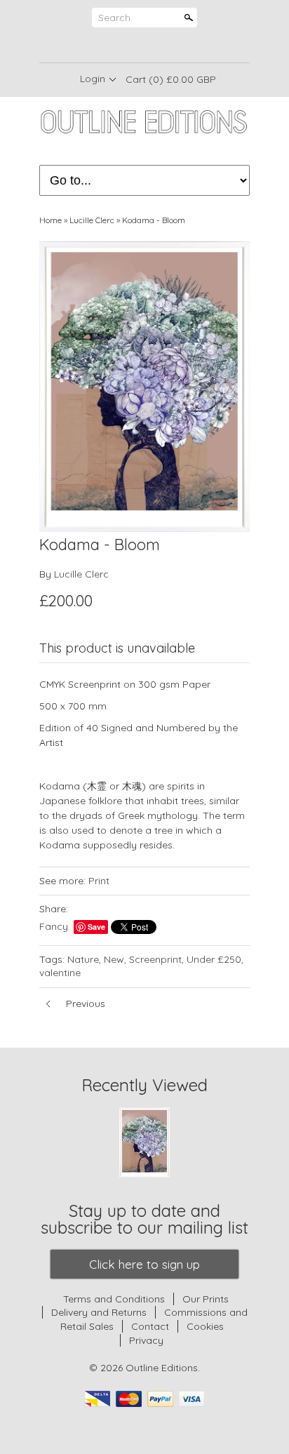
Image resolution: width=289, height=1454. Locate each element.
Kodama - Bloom (153, 220)
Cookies (205, 1326)
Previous (85, 1003)
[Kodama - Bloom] (144, 386)
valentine (60, 972)
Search (114, 17)
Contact (150, 1326)
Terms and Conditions (114, 1299)
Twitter (144, 45)
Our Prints (205, 1299)
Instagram (167, 45)
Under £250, (215, 959)
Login (92, 78)
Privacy (146, 1340)
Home (50, 220)
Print (98, 880)
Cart (171, 79)
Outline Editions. (163, 1367)
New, (115, 959)
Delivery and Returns (99, 1312)
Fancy (53, 926)
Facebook (120, 45)
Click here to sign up (144, 1264)
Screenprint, (156, 959)
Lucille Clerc (91, 220)
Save (96, 926)
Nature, (84, 959)
